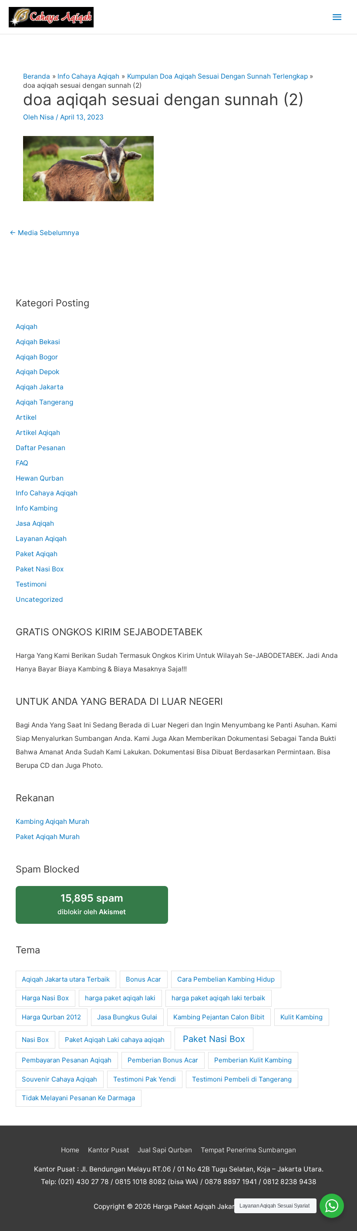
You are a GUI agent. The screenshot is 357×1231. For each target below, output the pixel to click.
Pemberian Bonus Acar (163, 1060)
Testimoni (31, 584)
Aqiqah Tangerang (44, 402)
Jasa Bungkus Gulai (127, 1017)
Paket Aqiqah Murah (48, 837)
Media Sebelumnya (44, 233)
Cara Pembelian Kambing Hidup (226, 979)
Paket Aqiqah (36, 554)
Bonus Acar (143, 979)
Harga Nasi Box (45, 998)
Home (70, 1150)
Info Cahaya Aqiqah (46, 493)
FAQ (22, 463)
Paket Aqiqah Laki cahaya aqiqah (115, 1039)
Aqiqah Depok (37, 372)
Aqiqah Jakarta (40, 387)
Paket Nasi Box (40, 569)
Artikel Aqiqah (38, 432)
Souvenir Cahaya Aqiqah (59, 1079)
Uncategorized (39, 599)
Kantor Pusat (108, 1150)
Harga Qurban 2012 (51, 1017)
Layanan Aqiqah (41, 538)
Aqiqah (26, 326)
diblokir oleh (91, 904)
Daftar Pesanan (40, 448)
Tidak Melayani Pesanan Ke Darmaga (78, 1098)
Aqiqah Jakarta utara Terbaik (66, 979)
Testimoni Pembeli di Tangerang (242, 1079)
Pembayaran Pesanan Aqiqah (66, 1060)
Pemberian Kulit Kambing (253, 1060)
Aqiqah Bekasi (38, 342)
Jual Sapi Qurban (165, 1150)
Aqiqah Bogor (37, 357)
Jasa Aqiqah (35, 523)
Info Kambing (36, 508)
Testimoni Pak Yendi (144, 1079)
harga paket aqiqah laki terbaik (218, 998)
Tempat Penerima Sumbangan (248, 1150)
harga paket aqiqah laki (120, 998)
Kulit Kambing (301, 1017)
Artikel (26, 417)
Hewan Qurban (40, 478)
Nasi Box (35, 1039)
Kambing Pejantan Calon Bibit (218, 1017)
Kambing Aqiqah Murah (52, 821)
